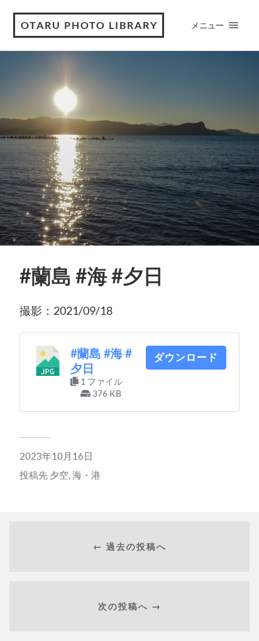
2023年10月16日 (56, 456)
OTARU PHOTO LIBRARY (89, 25)
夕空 (59, 474)
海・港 (86, 474)
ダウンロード (186, 357)
